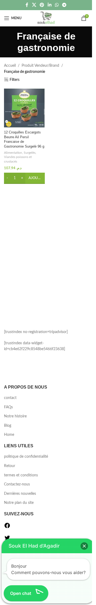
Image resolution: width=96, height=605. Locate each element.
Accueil (10, 66)
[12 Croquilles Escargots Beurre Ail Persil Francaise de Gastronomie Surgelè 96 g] (24, 108)
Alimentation (13, 152)
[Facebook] (7, 527)
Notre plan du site (19, 503)
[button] (84, 546)
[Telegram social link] (64, 5)
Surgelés (29, 152)
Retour (9, 466)
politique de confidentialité (26, 456)
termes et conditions (21, 475)
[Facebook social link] (27, 5)
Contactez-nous (17, 484)
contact (10, 398)
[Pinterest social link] (42, 5)
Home (9, 435)
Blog (7, 426)
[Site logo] (46, 18)
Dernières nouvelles (20, 494)
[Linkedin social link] (49, 5)
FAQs (8, 407)
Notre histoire (15, 416)
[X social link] (34, 5)
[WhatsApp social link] (56, 5)
